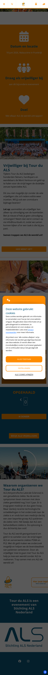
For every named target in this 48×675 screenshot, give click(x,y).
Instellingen (24, 368)
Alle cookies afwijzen (24, 375)
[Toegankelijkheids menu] (45, 672)
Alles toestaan (24, 359)
